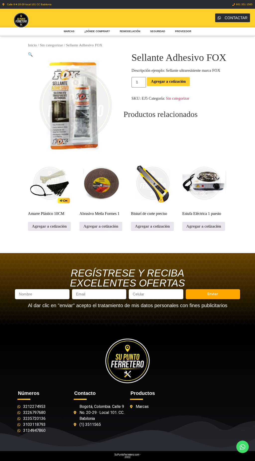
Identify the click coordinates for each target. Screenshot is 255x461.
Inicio (32, 45)
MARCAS (69, 31)
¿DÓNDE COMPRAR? (97, 31)
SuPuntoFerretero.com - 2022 (128, 456)
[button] (30, 54)
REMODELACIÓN (130, 31)
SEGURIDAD (157, 31)
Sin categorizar (51, 45)
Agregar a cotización (168, 81)
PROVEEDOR (183, 31)
